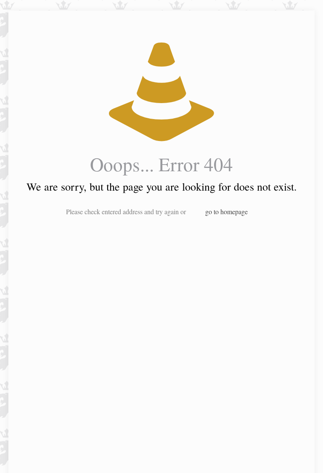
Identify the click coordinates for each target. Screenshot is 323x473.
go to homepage (226, 211)
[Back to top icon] (282, 456)
